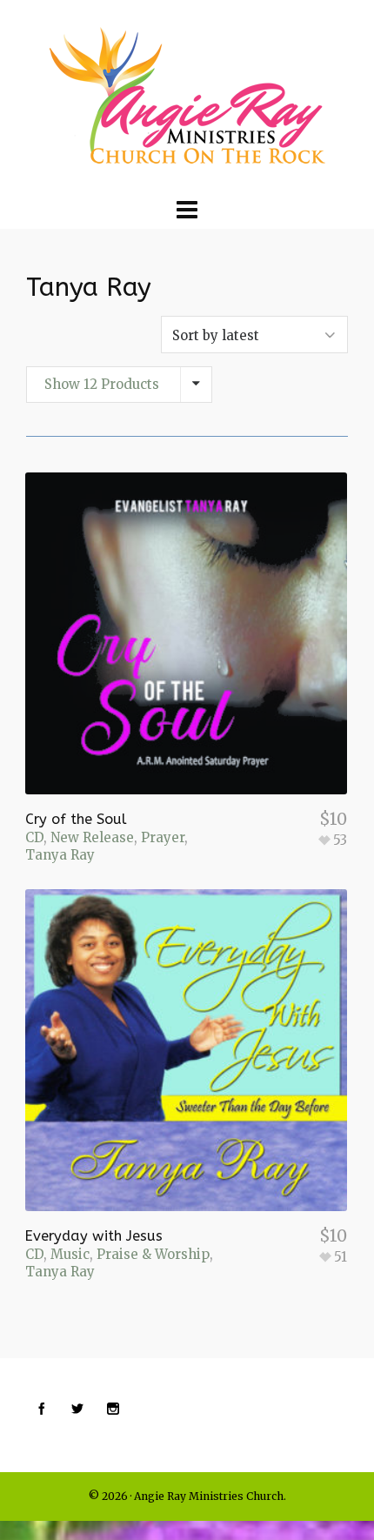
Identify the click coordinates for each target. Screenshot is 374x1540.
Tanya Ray (60, 855)
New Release (92, 837)
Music (70, 1254)
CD (34, 837)
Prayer (162, 837)
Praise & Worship (153, 1254)
